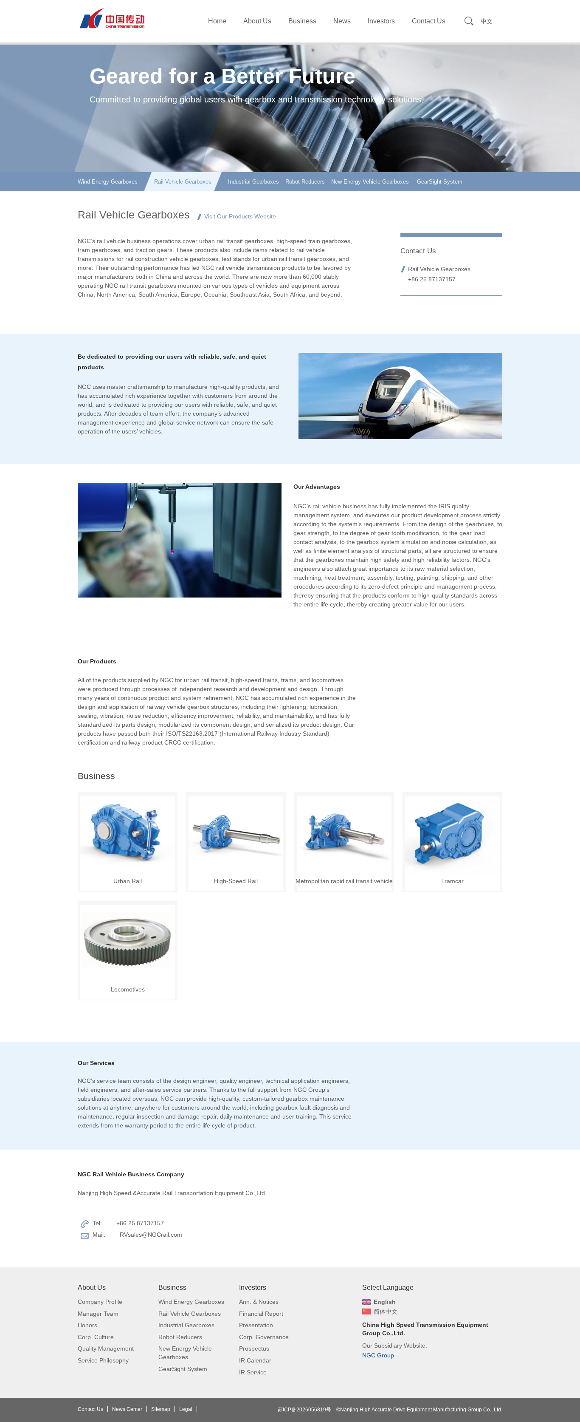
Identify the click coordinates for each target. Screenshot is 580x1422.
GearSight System (438, 181)
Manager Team (98, 1313)
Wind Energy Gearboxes (108, 181)
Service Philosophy (103, 1360)
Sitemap (160, 1409)
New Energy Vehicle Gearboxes (370, 181)
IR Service (253, 1372)
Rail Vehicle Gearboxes (182, 181)
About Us (257, 21)
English (385, 1301)
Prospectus (254, 1348)
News (342, 21)
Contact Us (428, 21)
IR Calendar (255, 1360)
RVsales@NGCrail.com (151, 1234)
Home (217, 21)
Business (302, 21)
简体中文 (385, 1311)
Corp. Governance (264, 1337)
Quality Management (106, 1348)
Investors (381, 21)
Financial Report (261, 1313)
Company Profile (100, 1301)
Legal (185, 1409)
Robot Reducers (305, 181)
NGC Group (378, 1355)
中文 (487, 21)
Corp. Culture (96, 1337)
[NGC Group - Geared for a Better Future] (112, 17)
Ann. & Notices (259, 1301)
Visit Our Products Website (240, 216)
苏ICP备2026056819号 (304, 1410)
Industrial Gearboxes (253, 181)
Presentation (256, 1325)
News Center (127, 1409)
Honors (87, 1325)
